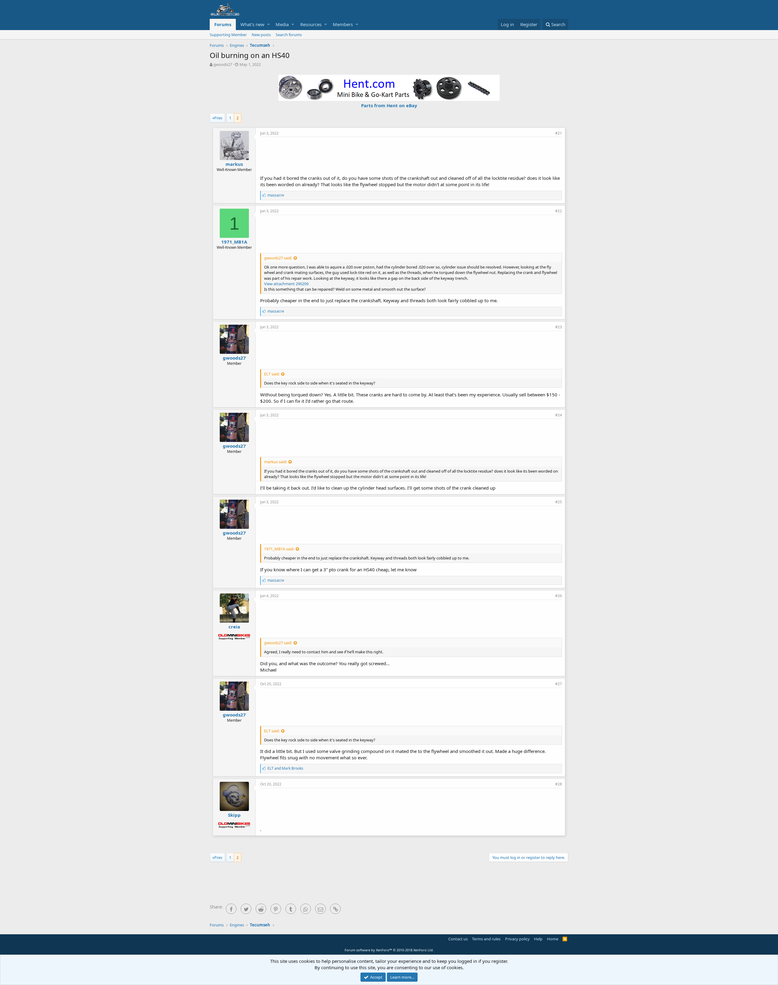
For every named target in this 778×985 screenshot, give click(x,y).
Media (282, 24)
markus (234, 164)
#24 (558, 415)
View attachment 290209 (286, 283)
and (285, 768)
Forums (222, 24)
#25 (558, 501)
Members (343, 24)
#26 (558, 595)
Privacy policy (517, 939)
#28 (558, 784)
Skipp (234, 815)
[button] (268, 24)
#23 (558, 327)
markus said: (275, 461)
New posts (261, 34)
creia (234, 627)
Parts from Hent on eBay (389, 105)
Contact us (458, 939)
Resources (311, 24)
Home (552, 939)
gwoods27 (222, 64)
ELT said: (272, 374)
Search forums (289, 34)
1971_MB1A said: (279, 549)
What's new (252, 24)
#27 (558, 683)
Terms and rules (486, 939)
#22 (558, 211)
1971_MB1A (234, 242)
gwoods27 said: (278, 258)
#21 (558, 133)
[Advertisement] (411, 155)
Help (538, 939)
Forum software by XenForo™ (389, 950)
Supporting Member (228, 34)
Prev (218, 118)
